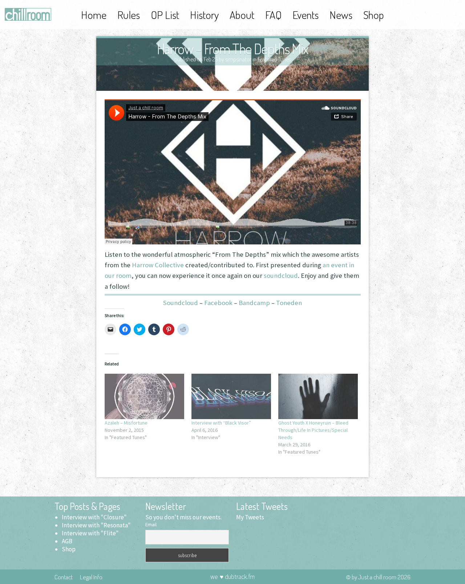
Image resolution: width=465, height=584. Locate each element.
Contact (63, 577)
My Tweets (250, 517)
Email (151, 524)
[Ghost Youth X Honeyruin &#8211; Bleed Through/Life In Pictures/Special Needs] (318, 396)
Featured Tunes (274, 59)
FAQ (273, 14)
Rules (128, 14)
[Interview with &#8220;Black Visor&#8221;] (231, 396)
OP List (165, 14)
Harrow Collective (158, 265)
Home (93, 14)
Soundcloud (180, 303)
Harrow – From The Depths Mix (232, 48)
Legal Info (91, 577)
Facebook (218, 303)
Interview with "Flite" (90, 533)
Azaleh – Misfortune (126, 422)
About (242, 14)
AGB (67, 541)
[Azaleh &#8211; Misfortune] (144, 396)
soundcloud (281, 275)
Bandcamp (254, 303)
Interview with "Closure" (94, 517)
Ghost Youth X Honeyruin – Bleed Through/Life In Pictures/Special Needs (313, 430)
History (204, 14)
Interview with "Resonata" (96, 525)
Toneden (289, 303)
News (340, 14)
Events (305, 14)
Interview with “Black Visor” (221, 422)
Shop (373, 14)
